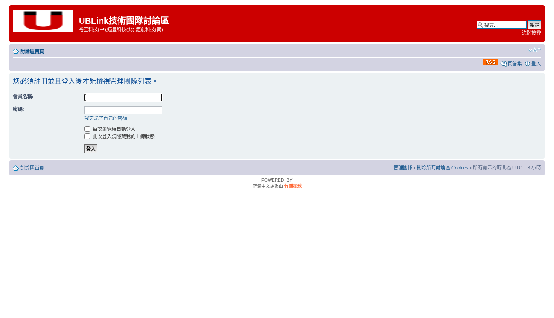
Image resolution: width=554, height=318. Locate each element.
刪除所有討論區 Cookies (443, 167)
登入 (536, 63)
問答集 (515, 63)
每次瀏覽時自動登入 (113, 129)
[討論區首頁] (45, 20)
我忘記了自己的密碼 (105, 118)
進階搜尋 (531, 33)
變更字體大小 (534, 50)
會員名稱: (23, 96)
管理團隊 (402, 167)
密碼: (18, 109)
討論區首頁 (32, 51)
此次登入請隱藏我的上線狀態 (123, 136)
